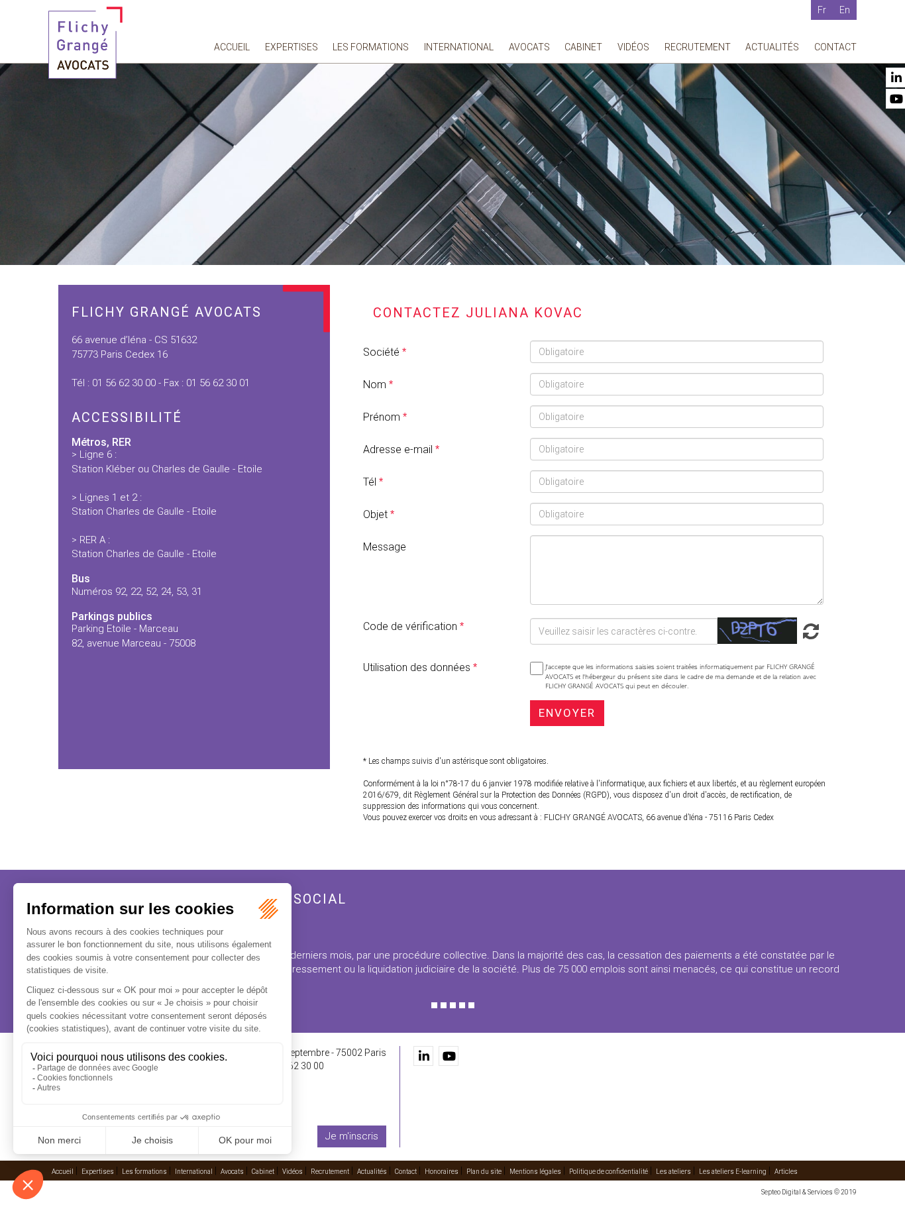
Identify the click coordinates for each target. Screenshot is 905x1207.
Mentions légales (535, 1171)
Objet (376, 514)
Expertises (291, 47)
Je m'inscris (351, 1136)
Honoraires (441, 1171)
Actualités (772, 47)
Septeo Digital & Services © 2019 (809, 1192)
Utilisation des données (416, 667)
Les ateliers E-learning (733, 1171)
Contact (835, 47)
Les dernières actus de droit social (197, 899)
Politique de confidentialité (608, 1171)
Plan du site (484, 1171)
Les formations (371, 47)
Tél (371, 482)
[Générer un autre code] (808, 630)
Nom (376, 384)
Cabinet (583, 47)
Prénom (383, 417)
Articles (786, 1171)
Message (384, 547)
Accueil (232, 47)
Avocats (529, 47)
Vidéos (633, 47)
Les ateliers (673, 1171)
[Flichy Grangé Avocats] (85, 42)
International (459, 47)
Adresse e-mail (399, 449)
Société (382, 352)
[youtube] (448, 1056)
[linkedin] (423, 1056)
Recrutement (698, 47)
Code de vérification (410, 626)
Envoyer (567, 712)
